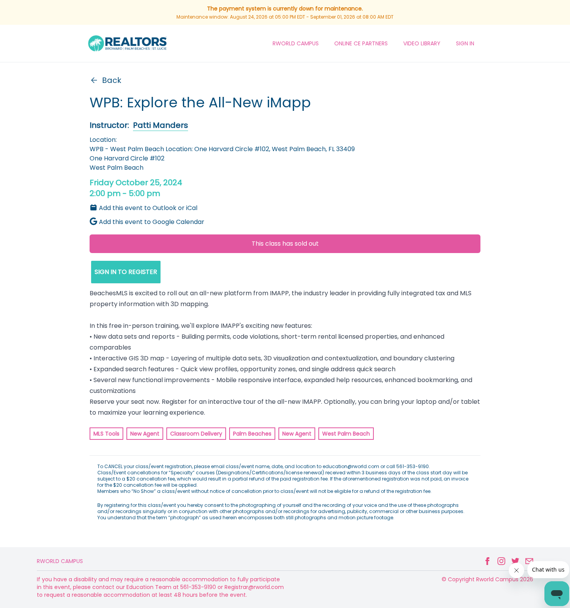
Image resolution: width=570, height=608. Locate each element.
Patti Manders (160, 125)
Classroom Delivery (196, 433)
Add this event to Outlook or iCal (148, 207)
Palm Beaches (252, 433)
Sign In (465, 43)
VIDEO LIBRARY (421, 43)
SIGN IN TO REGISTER (126, 271)
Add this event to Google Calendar (151, 221)
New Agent (144, 433)
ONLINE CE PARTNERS (361, 43)
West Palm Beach (346, 433)
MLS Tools (106, 433)
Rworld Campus (60, 561)
